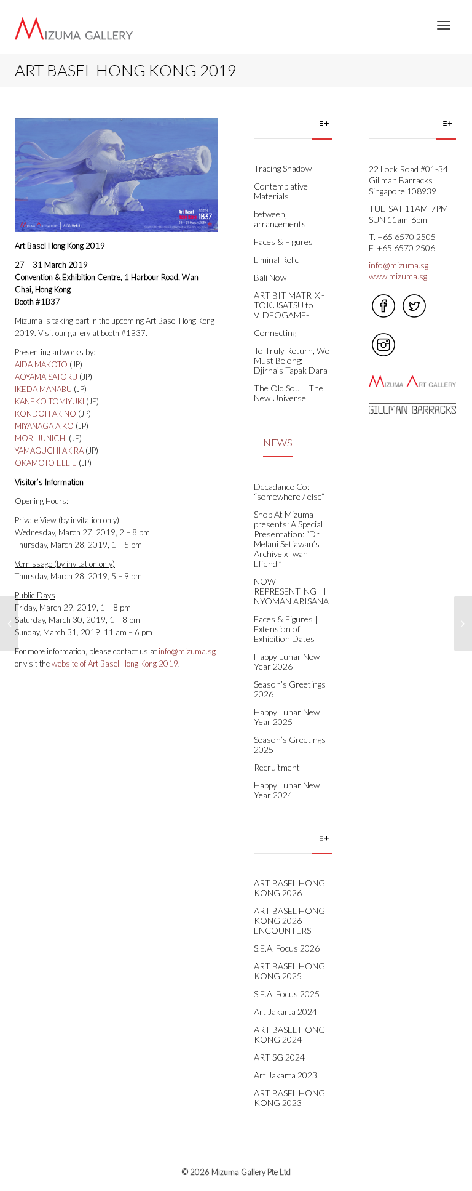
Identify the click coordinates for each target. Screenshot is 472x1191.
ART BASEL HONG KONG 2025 (289, 971)
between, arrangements (280, 219)
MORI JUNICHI (41, 438)
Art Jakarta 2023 (285, 1075)
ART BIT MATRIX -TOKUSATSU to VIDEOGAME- (289, 305)
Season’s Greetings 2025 (290, 744)
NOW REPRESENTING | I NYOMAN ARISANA (291, 591)
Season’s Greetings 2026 (290, 689)
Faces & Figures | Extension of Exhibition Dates (286, 629)
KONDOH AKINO (45, 414)
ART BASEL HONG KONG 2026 (289, 888)
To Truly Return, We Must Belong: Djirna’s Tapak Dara (291, 360)
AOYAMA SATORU (46, 377)
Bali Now (270, 277)
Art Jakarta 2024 (285, 1011)
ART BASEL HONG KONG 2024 (289, 1034)
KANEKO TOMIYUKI (49, 401)
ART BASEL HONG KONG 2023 (289, 1098)
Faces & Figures (283, 241)
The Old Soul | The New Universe (288, 393)
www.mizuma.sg (398, 276)
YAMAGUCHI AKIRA (49, 450)
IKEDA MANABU (43, 389)
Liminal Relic (276, 259)
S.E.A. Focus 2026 (287, 948)
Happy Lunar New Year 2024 (287, 790)
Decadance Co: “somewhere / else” (289, 491)
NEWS (278, 442)
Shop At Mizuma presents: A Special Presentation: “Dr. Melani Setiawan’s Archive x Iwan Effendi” (288, 539)
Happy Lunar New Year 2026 (287, 661)
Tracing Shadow (283, 168)
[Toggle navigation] (443, 25)
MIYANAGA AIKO (44, 426)
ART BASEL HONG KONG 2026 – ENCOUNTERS (289, 920)
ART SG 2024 (279, 1057)
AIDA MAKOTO (41, 364)
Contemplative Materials (281, 191)
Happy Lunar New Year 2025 (287, 717)
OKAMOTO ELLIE (47, 463)
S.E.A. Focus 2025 (287, 993)
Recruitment (277, 767)
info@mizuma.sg (187, 651)
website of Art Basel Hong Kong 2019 (115, 663)
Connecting (275, 332)
